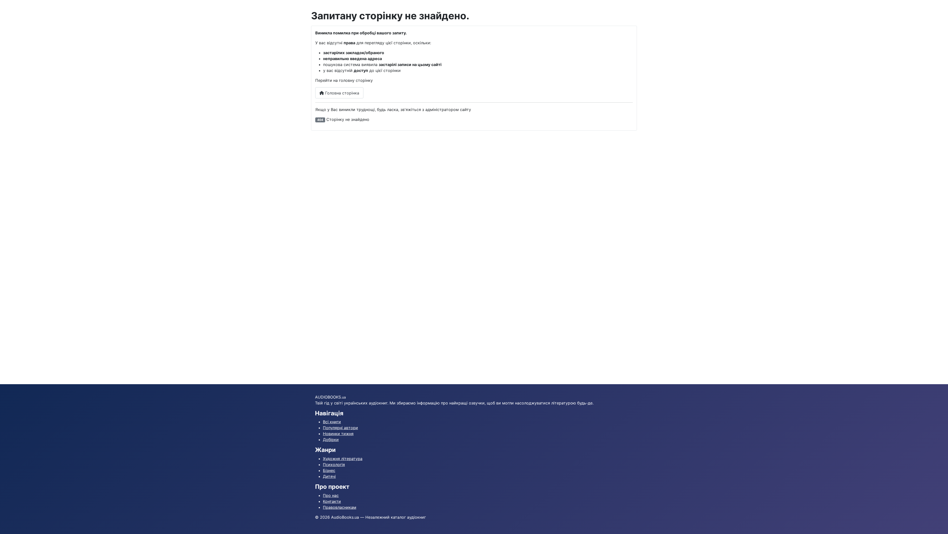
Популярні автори (340, 427)
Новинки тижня (338, 433)
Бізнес (329, 470)
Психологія (334, 464)
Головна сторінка (341, 92)
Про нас (331, 495)
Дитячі (329, 476)
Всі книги (332, 421)
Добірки (331, 439)
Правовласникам (339, 507)
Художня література (342, 458)
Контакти (332, 501)
